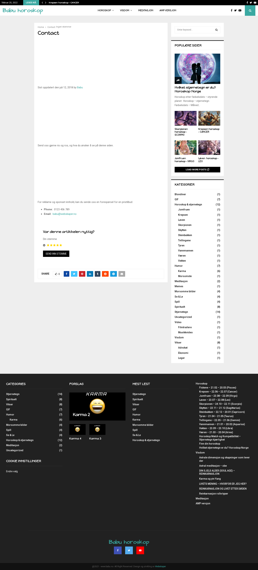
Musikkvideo (185, 332)
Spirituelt (180, 306)
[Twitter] (236, 10)
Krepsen (183, 214)
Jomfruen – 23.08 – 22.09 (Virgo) (218, 395)
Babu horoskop (23, 10)
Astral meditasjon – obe (213, 465)
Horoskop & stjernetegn (188, 204)
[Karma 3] (97, 429)
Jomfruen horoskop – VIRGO (184, 160)
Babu (80, 87)
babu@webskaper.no (65, 214)
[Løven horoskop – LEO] (209, 147)
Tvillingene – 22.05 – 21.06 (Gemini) (219, 420)
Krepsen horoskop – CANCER (64, 2)
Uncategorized (183, 317)
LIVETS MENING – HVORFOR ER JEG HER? (223, 483)
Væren (182, 255)
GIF (176, 199)
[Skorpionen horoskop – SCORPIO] (186, 118)
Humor (179, 265)
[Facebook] (232, 10)
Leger (181, 358)
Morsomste (185, 276)
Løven (181, 220)
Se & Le (179, 296)
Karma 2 (81, 414)
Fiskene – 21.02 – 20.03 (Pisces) (217, 387)
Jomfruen (184, 209)
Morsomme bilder (185, 291)
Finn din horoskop (209, 443)
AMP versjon (168, 10)
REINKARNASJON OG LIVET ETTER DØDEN (223, 488)
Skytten (182, 230)
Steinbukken (185, 235)
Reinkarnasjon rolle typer (213, 493)
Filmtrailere (185, 327)
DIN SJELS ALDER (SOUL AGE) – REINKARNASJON (217, 472)
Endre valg (12, 471)
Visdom (124, 10)
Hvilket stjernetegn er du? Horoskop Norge (195, 89)
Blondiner (180, 194)
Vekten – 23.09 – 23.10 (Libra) (216, 428)
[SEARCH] (216, 29)
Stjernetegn (181, 311)
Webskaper (160, 566)
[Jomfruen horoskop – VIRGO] (186, 147)
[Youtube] (241, 10)
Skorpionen (184, 225)
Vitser (178, 342)
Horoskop (104, 10)
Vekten (182, 260)
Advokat (182, 347)
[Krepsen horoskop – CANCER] (209, 118)
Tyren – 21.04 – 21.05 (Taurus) (216, 416)
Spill (177, 301)
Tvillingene (184, 240)
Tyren (181, 245)
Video (178, 322)
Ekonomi (183, 352)
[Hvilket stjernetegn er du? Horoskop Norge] (197, 69)
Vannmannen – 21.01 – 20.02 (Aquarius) (222, 424)
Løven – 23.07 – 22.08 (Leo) (214, 399)
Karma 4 (75, 438)
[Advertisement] (123, 62)
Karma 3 (95, 438)
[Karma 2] (97, 406)
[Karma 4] (77, 429)
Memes (179, 286)
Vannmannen (185, 250)
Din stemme (50, 239)
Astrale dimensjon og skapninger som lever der (224, 459)
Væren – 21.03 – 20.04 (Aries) (216, 432)
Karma (182, 271)
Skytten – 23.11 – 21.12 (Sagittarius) (219, 408)
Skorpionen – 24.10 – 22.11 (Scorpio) (220, 403)
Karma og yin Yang (210, 478)
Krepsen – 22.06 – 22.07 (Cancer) (218, 391)
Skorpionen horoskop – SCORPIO (181, 132)
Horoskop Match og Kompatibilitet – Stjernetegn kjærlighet (220, 438)
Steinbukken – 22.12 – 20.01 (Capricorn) (222, 412)
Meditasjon (145, 10)
